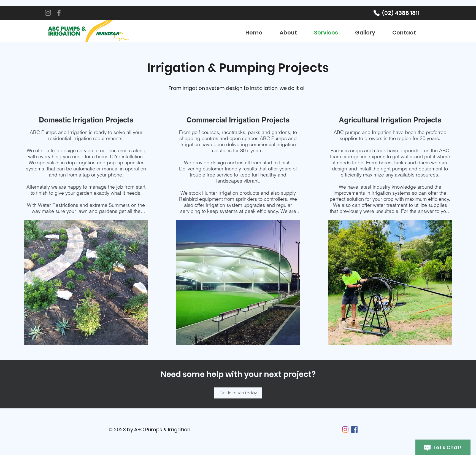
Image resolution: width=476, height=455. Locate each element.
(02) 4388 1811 (401, 13)
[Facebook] (59, 13)
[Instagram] (48, 13)
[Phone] (376, 13)
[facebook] (354, 429)
